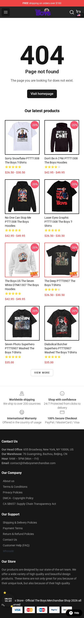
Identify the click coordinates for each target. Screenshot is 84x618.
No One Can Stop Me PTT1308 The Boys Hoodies (18, 221)
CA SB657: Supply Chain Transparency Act (29, 503)
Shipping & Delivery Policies (20, 522)
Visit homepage (42, 94)
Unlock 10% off (8, 600)
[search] (71, 12)
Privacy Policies (12, 492)
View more (42, 372)
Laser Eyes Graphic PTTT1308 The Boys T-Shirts (58, 221)
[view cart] (78, 12)
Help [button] (76, 612)
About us (8, 481)
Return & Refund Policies (18, 534)
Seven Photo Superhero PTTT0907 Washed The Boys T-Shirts (19, 348)
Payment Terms (13, 528)
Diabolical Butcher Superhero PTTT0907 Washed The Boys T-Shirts (60, 348)
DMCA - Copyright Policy (18, 498)
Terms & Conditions (15, 486)
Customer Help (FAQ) (16, 545)
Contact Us (10, 539)
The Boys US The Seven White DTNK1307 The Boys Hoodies (22, 285)
